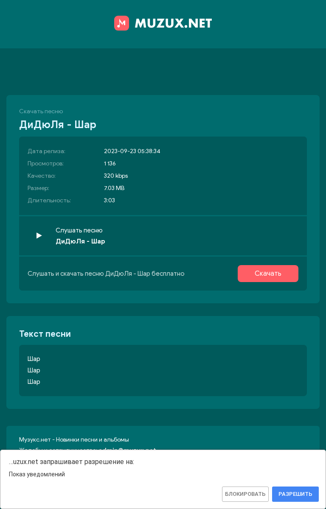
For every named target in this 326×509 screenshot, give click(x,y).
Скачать (268, 273)
